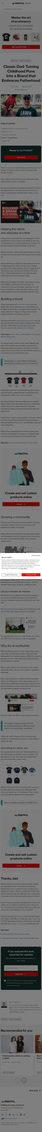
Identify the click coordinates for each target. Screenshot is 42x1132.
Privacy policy (36, 555)
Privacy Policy (23, 568)
